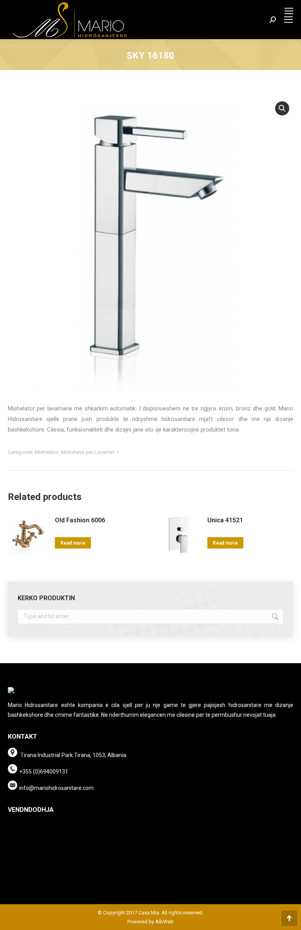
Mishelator (46, 452)
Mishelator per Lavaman (88, 452)
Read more (72, 543)
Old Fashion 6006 (80, 520)
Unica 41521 (225, 520)
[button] (282, 108)
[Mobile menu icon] (289, 11)
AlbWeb (164, 922)
